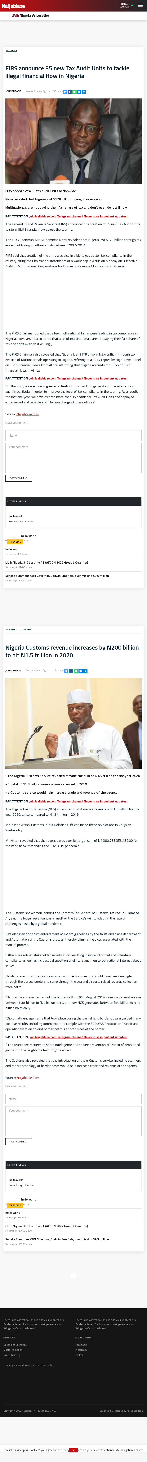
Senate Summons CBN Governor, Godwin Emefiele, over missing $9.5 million (57, 575)
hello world (16, 516)
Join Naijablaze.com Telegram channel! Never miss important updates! (78, 216)
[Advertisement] (73, 34)
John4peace (13, 91)
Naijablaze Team (135, 1411)
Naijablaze (14, 5)
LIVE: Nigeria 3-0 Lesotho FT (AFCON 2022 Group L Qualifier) (46, 562)
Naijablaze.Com (27, 414)
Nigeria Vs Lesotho (30, 15)
